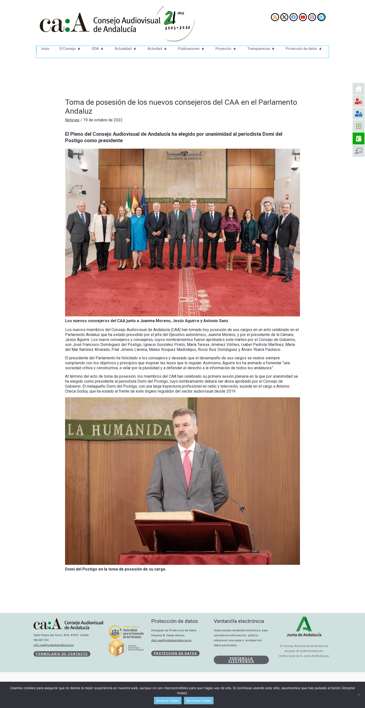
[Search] (321, 17)
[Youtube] (303, 17)
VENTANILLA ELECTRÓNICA (241, 660)
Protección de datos (301, 49)
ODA (95, 49)
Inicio (45, 49)
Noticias (72, 120)
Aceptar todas (167, 701)
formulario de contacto (62, 654)
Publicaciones (189, 49)
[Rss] (275, 17)
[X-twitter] (284, 17)
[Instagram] (312, 17)
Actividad (154, 49)
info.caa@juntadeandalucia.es (54, 645)
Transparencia (258, 49)
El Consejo (68, 49)
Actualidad (123, 49)
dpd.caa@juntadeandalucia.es (171, 640)
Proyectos (223, 49)
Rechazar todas (198, 701)
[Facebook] (293, 17)
